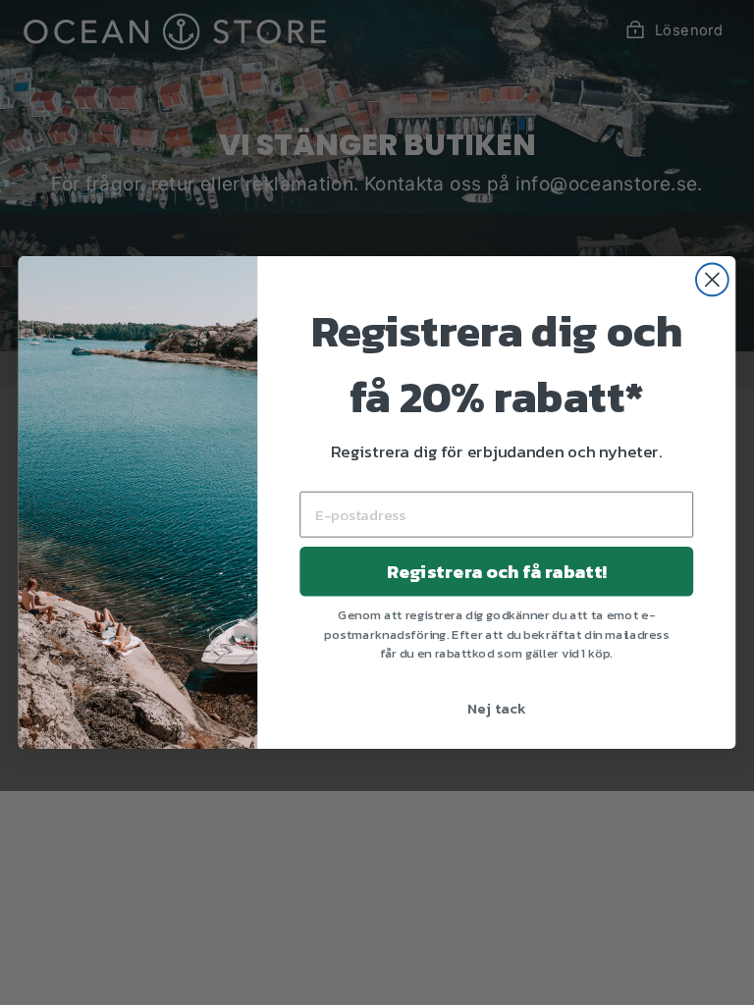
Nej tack (496, 708)
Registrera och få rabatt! (497, 571)
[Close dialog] (712, 279)
